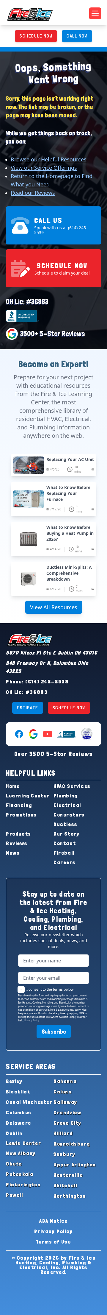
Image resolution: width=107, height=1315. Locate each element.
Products (18, 834)
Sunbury (64, 1154)
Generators (69, 814)
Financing (19, 805)
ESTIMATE (27, 708)
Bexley (14, 1081)
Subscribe (54, 1031)
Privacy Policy (31, 1020)
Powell (14, 1195)
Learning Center (28, 795)
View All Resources (53, 607)
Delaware (18, 1123)
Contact (65, 843)
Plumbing (66, 795)
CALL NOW (77, 36)
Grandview (67, 1112)
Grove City (67, 1123)
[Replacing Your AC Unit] (53, 465)
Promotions (21, 814)
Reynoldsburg (72, 1144)
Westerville (68, 1175)
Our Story (66, 834)
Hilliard (63, 1133)
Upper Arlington (75, 1164)
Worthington (70, 1196)
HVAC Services (72, 786)
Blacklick (18, 1091)
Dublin (14, 1133)
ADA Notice (53, 1221)
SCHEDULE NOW (36, 36)
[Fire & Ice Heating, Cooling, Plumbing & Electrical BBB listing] (66, 734)
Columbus (19, 1112)
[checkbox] (21, 990)
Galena (63, 1091)
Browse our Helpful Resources (48, 159)
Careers (64, 862)
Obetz (14, 1163)
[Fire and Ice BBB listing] (53, 315)
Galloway (65, 1102)
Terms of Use (53, 1241)
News (13, 853)
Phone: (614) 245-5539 (37, 681)
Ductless (66, 824)
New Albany (21, 1153)
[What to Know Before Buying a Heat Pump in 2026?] (53, 539)
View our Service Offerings (44, 167)
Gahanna (65, 1081)
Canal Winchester (29, 1102)
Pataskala (19, 1174)
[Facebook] (19, 734)
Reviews (16, 843)
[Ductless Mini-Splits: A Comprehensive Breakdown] (53, 579)
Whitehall (65, 1185)
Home (13, 786)
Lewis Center (23, 1143)
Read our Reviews (33, 192)
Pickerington (23, 1184)
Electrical (67, 805)
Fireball (64, 853)
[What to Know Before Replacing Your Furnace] (53, 499)
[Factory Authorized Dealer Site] (87, 734)
